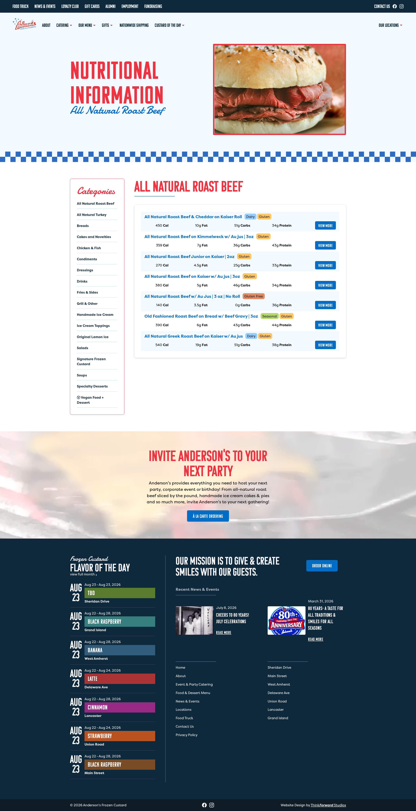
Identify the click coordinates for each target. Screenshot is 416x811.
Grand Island (278, 718)
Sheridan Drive (279, 667)
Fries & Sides (87, 292)
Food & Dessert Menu (193, 692)
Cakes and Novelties (94, 236)
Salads (82, 348)
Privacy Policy (186, 735)
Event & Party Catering (194, 684)
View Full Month (82, 574)
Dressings (85, 270)
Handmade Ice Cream (95, 314)
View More (325, 226)
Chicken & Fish (89, 248)
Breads (83, 225)
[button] (65, 25)
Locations (183, 709)
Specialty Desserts (92, 386)
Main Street (277, 676)
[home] (24, 24)
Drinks (82, 281)
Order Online (322, 565)
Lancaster (276, 709)
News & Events (187, 701)
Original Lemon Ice (93, 337)
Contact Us (185, 726)
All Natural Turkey (91, 214)
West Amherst (279, 684)
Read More (223, 632)
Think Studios (328, 805)
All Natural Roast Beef (95, 203)
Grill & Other (87, 303)
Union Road (277, 701)
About (181, 676)
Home (180, 667)
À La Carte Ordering (208, 516)
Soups (82, 375)
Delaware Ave (279, 692)
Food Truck (184, 718)
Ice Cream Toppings (93, 325)
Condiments (87, 259)
